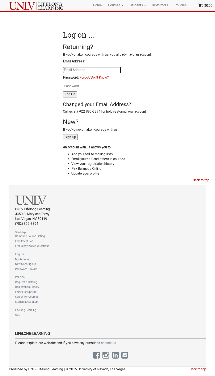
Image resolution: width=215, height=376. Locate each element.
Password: (71, 77)
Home (97, 5)
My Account (22, 259)
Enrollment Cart (24, 241)
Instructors (160, 5)
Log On (19, 254)
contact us (108, 343)
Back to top (201, 180)
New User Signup (25, 264)
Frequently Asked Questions (32, 245)
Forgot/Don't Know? (94, 77)
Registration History (27, 286)
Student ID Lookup (26, 301)
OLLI (18, 314)
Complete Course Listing (30, 236)
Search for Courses (26, 296)
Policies (180, 5)
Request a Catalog (26, 282)
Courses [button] (114, 5)
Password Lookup (26, 269)
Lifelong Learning (25, 310)
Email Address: (74, 61)
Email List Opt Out (26, 291)
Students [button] (137, 5)
